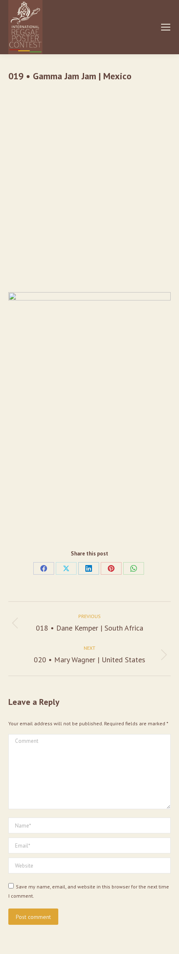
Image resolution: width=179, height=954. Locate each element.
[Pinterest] (111, 568)
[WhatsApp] (133, 568)
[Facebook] (43, 568)
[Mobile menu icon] (166, 27)
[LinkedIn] (88, 568)
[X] (66, 568)
